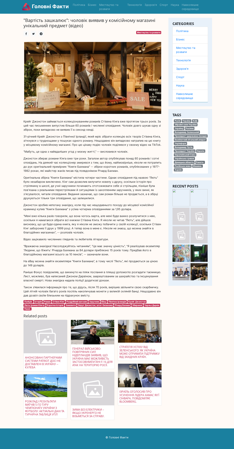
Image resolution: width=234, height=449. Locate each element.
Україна (186, 121)
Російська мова (183, 166)
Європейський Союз (185, 154)
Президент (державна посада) (191, 136)
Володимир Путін (184, 147)
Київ (195, 121)
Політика (79, 5)
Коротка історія (55, 305)
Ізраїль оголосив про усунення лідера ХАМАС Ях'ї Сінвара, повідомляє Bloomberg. (139, 396)
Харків (178, 170)
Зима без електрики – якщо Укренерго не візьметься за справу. (88, 413)
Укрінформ (180, 143)
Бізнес (92, 5)
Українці (179, 128)
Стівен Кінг (58, 301)
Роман (47, 301)
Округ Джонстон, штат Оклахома (95, 305)
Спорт (164, 5)
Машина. (197, 166)
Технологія (134, 5)
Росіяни (190, 128)
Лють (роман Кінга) (34, 305)
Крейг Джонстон (137, 301)
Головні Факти (50, 6)
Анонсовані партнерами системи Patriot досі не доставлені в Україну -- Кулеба (43, 362)
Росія (177, 121)
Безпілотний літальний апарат (190, 139)
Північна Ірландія (117, 301)
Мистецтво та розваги (108, 7)
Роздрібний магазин (76, 301)
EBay (103, 301)
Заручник (94, 301)
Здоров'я (151, 5)
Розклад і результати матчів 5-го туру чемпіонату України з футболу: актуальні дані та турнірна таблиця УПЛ (44, 408)
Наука (175, 5)
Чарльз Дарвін (151, 305)
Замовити (71, 305)
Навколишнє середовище (190, 7)
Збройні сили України (186, 124)
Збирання (137, 305)
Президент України (185, 151)
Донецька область (184, 162)
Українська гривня (184, 158)
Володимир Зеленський (187, 132)
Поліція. (28, 301)
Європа (200, 151)
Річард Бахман (122, 305)
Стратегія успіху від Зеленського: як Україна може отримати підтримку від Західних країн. (139, 352)
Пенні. (27, 309)
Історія (38, 301)
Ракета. (200, 162)
